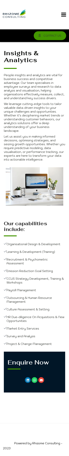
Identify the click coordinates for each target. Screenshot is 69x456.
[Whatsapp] (34, 380)
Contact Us (52, 35)
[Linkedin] (28, 380)
